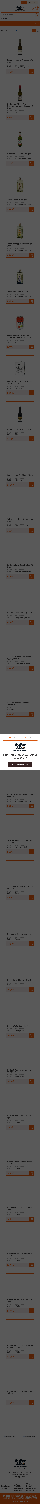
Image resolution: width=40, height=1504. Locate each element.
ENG (21, 737)
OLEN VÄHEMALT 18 (20, 764)
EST (13, 737)
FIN (29, 737)
